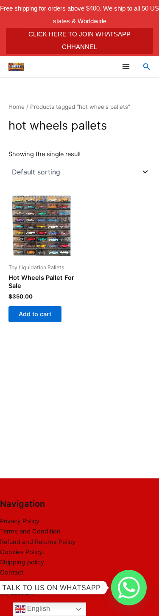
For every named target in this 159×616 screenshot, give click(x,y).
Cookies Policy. (22, 552)
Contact (11, 572)
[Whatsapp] (129, 587)
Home (16, 106)
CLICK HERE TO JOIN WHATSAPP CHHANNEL (79, 40)
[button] (147, 66)
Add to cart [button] (35, 314)
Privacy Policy (19, 521)
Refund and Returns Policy (37, 542)
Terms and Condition (30, 531)
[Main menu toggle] (125, 66)
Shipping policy (22, 562)
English (37, 608)
